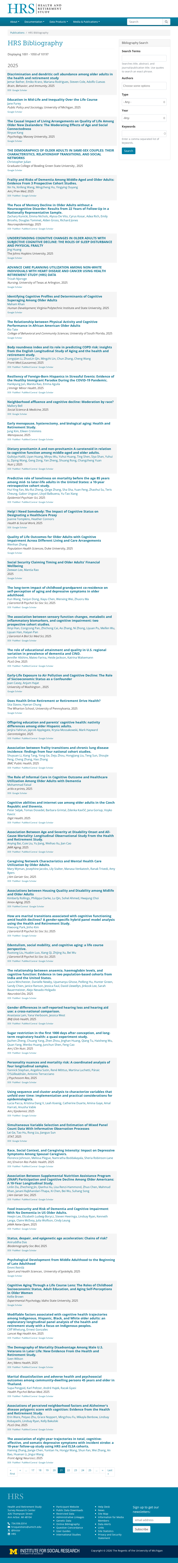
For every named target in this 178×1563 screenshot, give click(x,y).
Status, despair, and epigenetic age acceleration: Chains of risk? (57, 1238)
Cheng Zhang (23, 759)
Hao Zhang (41, 759)
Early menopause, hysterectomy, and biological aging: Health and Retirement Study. (58, 425)
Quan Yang (14, 1045)
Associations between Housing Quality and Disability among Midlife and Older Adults (60, 892)
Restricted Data (65, 1513)
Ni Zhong (79, 628)
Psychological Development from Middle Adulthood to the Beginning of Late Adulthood (61, 1262)
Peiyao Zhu (29, 1417)
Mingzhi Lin (48, 359)
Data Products (58, 21)
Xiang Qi (46, 953)
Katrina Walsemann (80, 657)
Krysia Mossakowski (65, 730)
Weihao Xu (52, 843)
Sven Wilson (15, 1359)
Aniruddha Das (17, 1242)
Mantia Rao (31, 570)
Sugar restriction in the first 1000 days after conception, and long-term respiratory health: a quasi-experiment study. (58, 1035)
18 (40, 1470)
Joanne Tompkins (18, 519)
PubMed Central (29, 228)
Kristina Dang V (34, 1103)
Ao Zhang (65, 628)
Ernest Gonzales (37, 1329)
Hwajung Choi (90, 898)
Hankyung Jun (16, 384)
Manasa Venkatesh (76, 869)
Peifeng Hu (85, 982)
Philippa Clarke (41, 898)
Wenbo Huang (32, 1045)
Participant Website (67, 1506)
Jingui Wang (36, 1454)
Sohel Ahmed (70, 898)
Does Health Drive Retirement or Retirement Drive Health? (54, 701)
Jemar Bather (16, 82)
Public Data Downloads (69, 1510)
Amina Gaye (95, 1103)
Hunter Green (103, 982)
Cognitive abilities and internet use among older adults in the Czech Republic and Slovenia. (61, 804)
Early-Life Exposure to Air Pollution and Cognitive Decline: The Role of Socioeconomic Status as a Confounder (59, 677)
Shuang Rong (67, 460)
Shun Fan (84, 1450)
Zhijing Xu (59, 953)
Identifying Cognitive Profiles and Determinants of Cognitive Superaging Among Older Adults (54, 298)
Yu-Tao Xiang (69, 494)
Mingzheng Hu (45, 187)
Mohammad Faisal (19, 785)
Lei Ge (11, 1132)
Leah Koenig (53, 1103)
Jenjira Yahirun (16, 730)
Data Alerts (104, 1524)
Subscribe (141, 1529)
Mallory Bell (14, 406)
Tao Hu (21, 1132)
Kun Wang (14, 599)
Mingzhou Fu (66, 1417)
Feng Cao (69, 1045)
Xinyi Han (13, 628)
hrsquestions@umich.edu (26, 1527)
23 (75, 1470)
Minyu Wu (50, 456)
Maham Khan (16, 304)
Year (125, 110)
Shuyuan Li (14, 755)
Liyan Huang (35, 456)
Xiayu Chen (47, 599)
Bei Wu (71, 953)
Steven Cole (77, 82)
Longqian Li (14, 359)
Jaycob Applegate (39, 730)
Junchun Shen (52, 1045)
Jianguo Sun (48, 1132)
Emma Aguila (51, 384)
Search (128, 151)
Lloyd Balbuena (49, 494)
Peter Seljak (15, 810)
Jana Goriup (95, 810)
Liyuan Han (14, 632)
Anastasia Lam (16, 1015)
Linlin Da (13, 1187)
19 (47, 1470)
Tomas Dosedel (34, 810)
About (13, 21)
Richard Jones (69, 220)
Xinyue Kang (15, 132)
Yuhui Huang (67, 456)
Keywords (128, 126)
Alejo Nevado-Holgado (41, 990)
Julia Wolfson (44, 1220)
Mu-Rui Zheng (34, 490)
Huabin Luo (32, 953)
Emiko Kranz (34, 82)
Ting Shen (83, 456)
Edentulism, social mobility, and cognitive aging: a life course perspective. (55, 947)
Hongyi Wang (68, 1450)
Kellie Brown (15, 1297)
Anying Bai (14, 843)
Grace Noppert (47, 1417)
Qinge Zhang (52, 490)
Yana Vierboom (38, 1015)
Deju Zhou (57, 755)
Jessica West (57, 1015)
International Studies (68, 1534)
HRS (13, 1534)
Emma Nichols (38, 216)
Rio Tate (12, 329)
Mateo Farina (37, 657)
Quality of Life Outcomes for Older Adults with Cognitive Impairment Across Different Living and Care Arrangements (54, 539)
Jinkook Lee (89, 986)
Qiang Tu (87, 1041)
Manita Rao (34, 384)
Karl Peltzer (34, 1388)
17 (32, 1470)
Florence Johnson (18, 1158)
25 (89, 1470)
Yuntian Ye (51, 1450)
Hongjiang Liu (75, 755)
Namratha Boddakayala (67, 1158)
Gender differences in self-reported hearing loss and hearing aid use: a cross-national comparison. (57, 1009)
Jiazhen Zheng (16, 1041)
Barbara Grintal (56, 810)
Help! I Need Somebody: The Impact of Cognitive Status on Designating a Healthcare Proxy (52, 513)
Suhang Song (80, 1191)
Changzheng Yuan (90, 460)
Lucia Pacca (14, 1103)
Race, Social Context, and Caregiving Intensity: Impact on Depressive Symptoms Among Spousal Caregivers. (61, 1152)
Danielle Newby (42, 982)
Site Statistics (106, 1531)
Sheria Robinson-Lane (98, 1158)
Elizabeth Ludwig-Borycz (38, 1216)
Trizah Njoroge (17, 279)
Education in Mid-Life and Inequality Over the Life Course (52, 99)
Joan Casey (14, 683)
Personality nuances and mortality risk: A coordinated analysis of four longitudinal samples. (58, 1064)
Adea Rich (92, 216)
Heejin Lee (14, 1216)
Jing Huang (14, 249)
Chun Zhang (65, 359)
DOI (9, 90)
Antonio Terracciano (40, 1074)
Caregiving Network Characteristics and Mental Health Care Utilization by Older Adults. (54, 863)
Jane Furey (14, 103)
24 (82, 1470)
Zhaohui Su (96, 490)
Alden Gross (51, 220)
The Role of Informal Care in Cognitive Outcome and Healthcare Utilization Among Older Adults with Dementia (57, 779)
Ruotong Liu (15, 953)
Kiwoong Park (16, 927)
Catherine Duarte (74, 1103)
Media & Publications (85, 21)
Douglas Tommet (30, 220)
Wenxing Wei (64, 599)
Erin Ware (13, 1417)
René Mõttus (59, 1070)
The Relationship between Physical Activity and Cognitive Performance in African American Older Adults (52, 324)
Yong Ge (44, 755)
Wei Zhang (99, 1450)
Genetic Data (63, 1520)
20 (54, 1470)
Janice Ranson (34, 986)
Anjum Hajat (31, 683)
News (101, 1510)
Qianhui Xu (45, 1187)
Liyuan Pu (92, 628)
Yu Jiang (39, 843)
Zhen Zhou (53, 1041)
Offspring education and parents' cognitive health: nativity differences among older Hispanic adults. (53, 724)
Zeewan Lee (15, 570)
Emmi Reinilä (15, 1267)
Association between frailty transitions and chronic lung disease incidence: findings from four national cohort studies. (58, 750)
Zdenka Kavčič (76, 810)
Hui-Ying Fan (15, 490)
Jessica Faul (51, 986)
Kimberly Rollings (18, 898)
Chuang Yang (35, 1041)
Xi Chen (55, 1191)
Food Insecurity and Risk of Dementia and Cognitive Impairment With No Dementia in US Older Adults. (57, 1211)
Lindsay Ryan (86, 1216)
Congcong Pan (30, 628)
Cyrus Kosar (77, 216)
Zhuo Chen (90, 1187)
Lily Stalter (56, 869)
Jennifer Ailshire (17, 657)
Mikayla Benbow (87, 1417)
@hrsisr (15, 1530)
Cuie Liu (27, 843)
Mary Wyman (16, 869)
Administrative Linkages (70, 1517)
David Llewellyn (71, 986)
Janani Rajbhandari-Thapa (32, 1191)
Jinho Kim (33, 927)
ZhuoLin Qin (31, 359)
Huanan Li (20, 1454)
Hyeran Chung (32, 704)
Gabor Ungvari (28, 494)
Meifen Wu (107, 628)
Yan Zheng (51, 460)
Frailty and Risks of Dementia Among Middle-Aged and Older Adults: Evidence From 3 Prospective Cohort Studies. (60, 181)
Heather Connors (42, 519)
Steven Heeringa (66, 1216)
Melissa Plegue (41, 1158)
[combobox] (138, 86)
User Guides (63, 1531)
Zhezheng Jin (28, 1187)
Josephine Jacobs (37, 869)
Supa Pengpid (16, 1388)
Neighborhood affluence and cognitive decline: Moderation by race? (60, 402)
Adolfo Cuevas (96, 82)
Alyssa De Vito (58, 216)
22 (68, 1470)
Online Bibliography (68, 1524)
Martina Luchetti (79, 1070)
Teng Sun (91, 755)
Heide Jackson (57, 657)
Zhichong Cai (49, 628)
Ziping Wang (19, 460)
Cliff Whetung (16, 1329)
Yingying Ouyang (67, 187)
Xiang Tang (30, 755)
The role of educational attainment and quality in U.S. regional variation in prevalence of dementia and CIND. (56, 652)
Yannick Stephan (18, 1070)
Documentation (33, 21)
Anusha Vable (27, 1107)
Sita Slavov (14, 704)
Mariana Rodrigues (56, 82)
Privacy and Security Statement (110, 1536)
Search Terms (131, 51)
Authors (127, 78)
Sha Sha (67, 490)
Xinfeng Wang (25, 187)
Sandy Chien (15, 986)
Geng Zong (35, 460)
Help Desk (104, 1506)
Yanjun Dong (30, 599)
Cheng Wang (82, 359)
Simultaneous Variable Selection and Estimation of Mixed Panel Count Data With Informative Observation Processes (57, 1127)
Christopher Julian (19, 162)
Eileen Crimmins (30, 431)
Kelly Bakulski (49, 1421)
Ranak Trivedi (99, 869)
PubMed (16, 195)
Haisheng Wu (103, 1041)
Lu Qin (56, 898)
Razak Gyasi (68, 1388)
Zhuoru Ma (81, 599)
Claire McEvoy (26, 1220)
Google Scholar (19, 90)
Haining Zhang (16, 1450)
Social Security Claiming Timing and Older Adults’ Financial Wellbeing (53, 564)
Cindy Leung (62, 1220)
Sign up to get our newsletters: (146, 1509)
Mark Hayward (88, 730)
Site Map (103, 1513)
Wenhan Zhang (17, 544)
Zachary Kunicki (17, 216)
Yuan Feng (81, 490)
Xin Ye (11, 187)
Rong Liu (33, 1132)
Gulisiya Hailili (16, 456)
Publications (17, 32)
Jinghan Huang (70, 1041)
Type (125, 94)
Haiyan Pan (30, 632)
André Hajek (51, 1388)
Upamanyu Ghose (65, 982)
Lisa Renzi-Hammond (68, 1187)
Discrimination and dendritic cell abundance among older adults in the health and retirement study (60, 76)
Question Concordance (69, 1527)
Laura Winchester (18, 982)
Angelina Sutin (39, 1070)
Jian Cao (66, 843)
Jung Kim (13, 431)
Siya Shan (97, 456)
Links (101, 1527)
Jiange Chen (35, 1450)
